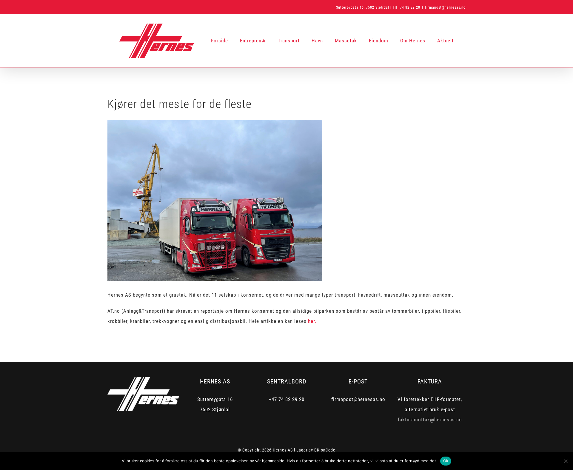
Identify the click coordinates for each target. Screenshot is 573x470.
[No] (566, 461)
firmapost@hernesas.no (445, 7)
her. (312, 321)
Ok (446, 460)
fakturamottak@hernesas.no (430, 420)
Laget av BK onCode (315, 450)
